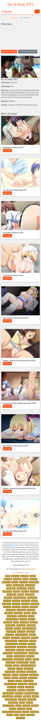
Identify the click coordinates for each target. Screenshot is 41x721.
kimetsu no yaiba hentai (20, 653)
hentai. (34, 613)
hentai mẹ (11, 681)
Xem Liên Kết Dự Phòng (27, 51)
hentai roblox (33, 607)
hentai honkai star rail (10, 684)
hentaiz (22, 715)
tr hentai (29, 708)
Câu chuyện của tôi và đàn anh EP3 (16, 318)
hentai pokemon (10, 625)
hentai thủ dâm (22, 616)
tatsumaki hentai (12, 616)
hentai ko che (6, 582)
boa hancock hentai (8, 705)
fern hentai (35, 696)
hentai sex (27, 613)
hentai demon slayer (11, 644)
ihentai (16, 715)
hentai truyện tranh (8, 693)
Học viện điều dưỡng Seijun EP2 (14, 190)
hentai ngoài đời (23, 641)
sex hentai (15, 582)
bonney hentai (29, 687)
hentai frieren (32, 684)
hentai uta (15, 674)
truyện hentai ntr (13, 702)
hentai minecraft (10, 650)
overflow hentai (29, 668)
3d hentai (9, 656)
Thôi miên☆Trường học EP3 (13, 147)
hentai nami (7, 600)
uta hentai (7, 678)
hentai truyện (17, 579)
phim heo (9, 715)
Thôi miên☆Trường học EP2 (13, 233)
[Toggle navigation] (37, 11)
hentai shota (18, 696)
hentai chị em (32, 647)
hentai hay (6, 637)
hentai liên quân (11, 610)
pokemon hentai (33, 653)
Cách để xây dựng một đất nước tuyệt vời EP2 (19, 403)
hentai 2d (31, 616)
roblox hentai (16, 604)
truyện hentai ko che (11, 699)
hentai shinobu (12, 687)
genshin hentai (25, 600)
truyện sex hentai (7, 659)
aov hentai (8, 665)
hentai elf (18, 705)
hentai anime (23, 582)
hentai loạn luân (32, 597)
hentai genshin (11, 588)
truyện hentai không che (31, 693)
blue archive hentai (20, 656)
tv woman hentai (11, 690)
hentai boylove (34, 674)
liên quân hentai (31, 671)
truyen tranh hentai (10, 647)
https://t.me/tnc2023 (28, 569)
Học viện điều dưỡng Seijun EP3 (14, 531)
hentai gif (35, 659)
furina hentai (33, 622)
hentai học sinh (21, 625)
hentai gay (16, 591)
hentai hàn (32, 641)
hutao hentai (30, 656)
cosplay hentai (21, 610)
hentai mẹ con (31, 699)
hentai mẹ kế (6, 674)
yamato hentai (9, 634)
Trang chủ (6, 11)
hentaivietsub (30, 715)
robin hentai (27, 696)
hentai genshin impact (21, 634)
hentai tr (16, 622)
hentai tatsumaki (30, 650)
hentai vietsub (16, 607)
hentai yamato (24, 622)
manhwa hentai (30, 594)
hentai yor (20, 687)
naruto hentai (8, 613)
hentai (7, 576)
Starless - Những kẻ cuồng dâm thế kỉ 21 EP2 (19, 360)
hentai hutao (23, 678)
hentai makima (25, 637)
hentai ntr (34, 600)
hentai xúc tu (21, 690)
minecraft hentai (10, 662)
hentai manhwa (7, 591)
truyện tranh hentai (18, 585)
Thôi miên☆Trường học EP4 (13, 275)
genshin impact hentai (19, 597)
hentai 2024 (31, 644)
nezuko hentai (7, 622)
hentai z (9, 585)
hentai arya (17, 628)
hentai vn (25, 579)
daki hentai (35, 705)
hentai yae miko (23, 684)
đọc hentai (19, 668)
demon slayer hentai (11, 641)
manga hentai (30, 631)
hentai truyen (25, 604)
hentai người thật (28, 681)
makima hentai (31, 625)
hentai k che (9, 628)
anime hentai (24, 576)
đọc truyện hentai (10, 671)
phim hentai (33, 579)
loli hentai (28, 659)
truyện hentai (15, 576)
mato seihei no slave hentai (28, 665)
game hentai (25, 591)
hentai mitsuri (30, 610)
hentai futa (12, 708)
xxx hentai (25, 712)
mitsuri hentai (34, 604)
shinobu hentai (21, 671)
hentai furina (22, 644)
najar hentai (26, 705)
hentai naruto (8, 597)
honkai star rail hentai (12, 619)
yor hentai (18, 681)
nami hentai (7, 607)
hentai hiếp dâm (11, 631)
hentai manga (34, 591)
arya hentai (23, 619)
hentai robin (11, 668)
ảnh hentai (25, 607)
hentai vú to (32, 619)
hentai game (16, 600)
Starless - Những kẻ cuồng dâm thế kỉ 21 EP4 (19, 488)
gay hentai (29, 702)
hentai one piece (30, 585)
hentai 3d (32, 576)
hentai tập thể (19, 693)
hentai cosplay (6, 604)
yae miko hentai (8, 653)
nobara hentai (34, 712)
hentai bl (16, 665)
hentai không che (33, 582)
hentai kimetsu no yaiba (29, 628)
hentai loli (20, 594)
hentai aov (32, 634)
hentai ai (32, 662)
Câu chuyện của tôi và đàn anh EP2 (16, 446)
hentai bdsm (30, 690)
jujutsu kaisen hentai (22, 662)
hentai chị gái (21, 708)
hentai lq (22, 702)
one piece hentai (21, 588)
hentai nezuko (18, 613)
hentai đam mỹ (15, 637)
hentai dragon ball (7, 696)
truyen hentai (8, 579)
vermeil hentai (24, 674)
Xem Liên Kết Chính (9, 51)
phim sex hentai (11, 594)
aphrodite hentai (22, 647)
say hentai (31, 588)
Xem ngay (7, 150)
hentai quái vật (33, 678)
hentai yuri (15, 678)
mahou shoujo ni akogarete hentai (12, 712)
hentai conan (20, 650)
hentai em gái (22, 699)
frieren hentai (21, 631)
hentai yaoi (34, 637)
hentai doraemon (18, 659)
